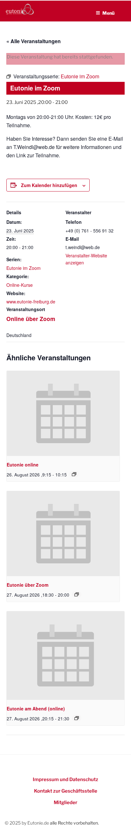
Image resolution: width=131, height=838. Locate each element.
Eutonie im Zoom (23, 268)
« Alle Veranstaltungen (33, 41)
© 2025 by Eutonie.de (27, 823)
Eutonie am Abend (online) (36, 708)
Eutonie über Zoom (27, 585)
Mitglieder (65, 802)
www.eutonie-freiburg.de (30, 301)
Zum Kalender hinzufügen (49, 185)
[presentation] (63, 413)
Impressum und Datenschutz (65, 779)
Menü (108, 13)
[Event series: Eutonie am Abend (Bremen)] (76, 718)
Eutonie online (22, 464)
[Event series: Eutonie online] (74, 474)
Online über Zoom (30, 319)
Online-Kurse (19, 285)
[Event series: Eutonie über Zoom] (76, 594)
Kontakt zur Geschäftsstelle (65, 791)
